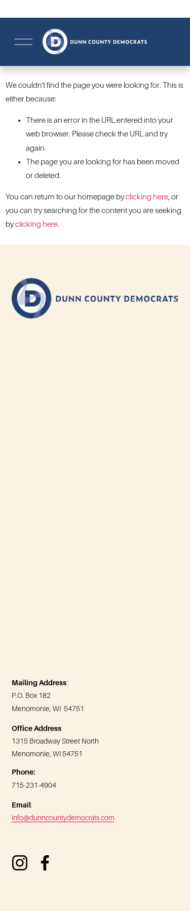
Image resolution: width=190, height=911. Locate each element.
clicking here (147, 197)
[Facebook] (45, 863)
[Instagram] (20, 863)
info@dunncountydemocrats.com (63, 818)
